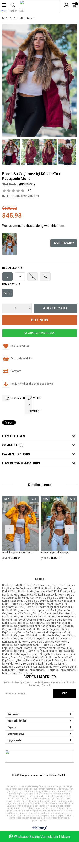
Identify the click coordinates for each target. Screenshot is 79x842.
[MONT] (14, 18)
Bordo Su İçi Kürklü (13, 651)
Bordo (6, 585)
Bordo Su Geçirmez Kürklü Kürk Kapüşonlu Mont (31, 626)
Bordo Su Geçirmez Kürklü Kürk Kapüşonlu (44, 622)
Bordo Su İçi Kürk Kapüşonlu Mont (38, 666)
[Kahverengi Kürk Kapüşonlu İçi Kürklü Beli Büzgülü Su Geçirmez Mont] (10, 244)
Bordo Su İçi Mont (22, 673)
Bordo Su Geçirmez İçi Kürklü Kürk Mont (38, 596)
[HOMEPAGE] (6, 18)
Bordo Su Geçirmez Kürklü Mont (21, 635)
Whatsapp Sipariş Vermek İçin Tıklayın (42, 837)
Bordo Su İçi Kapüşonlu (31, 669)
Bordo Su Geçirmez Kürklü (30, 619)
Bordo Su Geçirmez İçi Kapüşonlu (53, 613)
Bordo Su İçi (64, 648)
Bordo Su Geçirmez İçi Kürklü (25, 588)
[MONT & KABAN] (10, 18)
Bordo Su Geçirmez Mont (39, 648)
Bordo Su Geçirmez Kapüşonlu (20, 644)
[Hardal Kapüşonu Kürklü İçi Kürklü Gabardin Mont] (20, 523)
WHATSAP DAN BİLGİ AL (41, 333)
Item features (13, 436)
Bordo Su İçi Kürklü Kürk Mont (29, 657)
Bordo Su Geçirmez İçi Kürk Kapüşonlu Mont (29, 610)
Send (64, 693)
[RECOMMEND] (6, 398)
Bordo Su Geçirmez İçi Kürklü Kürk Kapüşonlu (45, 591)
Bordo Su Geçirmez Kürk (58, 635)
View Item (27, 529)
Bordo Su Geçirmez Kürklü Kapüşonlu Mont (43, 632)
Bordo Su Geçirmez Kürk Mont (49, 641)
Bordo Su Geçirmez (37, 585)
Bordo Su (17, 585)
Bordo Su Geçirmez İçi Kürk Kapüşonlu (49, 607)
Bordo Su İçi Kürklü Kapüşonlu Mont (39, 660)
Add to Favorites (20, 529)
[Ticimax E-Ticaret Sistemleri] (39, 828)
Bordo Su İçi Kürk (33, 663)
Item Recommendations (21, 463)
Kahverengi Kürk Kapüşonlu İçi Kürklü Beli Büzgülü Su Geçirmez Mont (56, 552)
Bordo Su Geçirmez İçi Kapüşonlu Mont (26, 616)
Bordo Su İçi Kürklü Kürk (42, 651)
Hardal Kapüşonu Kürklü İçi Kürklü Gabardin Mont (17, 552)
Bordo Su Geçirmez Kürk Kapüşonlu (24, 638)
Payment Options (16, 454)
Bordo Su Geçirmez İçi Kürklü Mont (32, 603)
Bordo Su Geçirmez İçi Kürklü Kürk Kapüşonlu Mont (33, 594)
